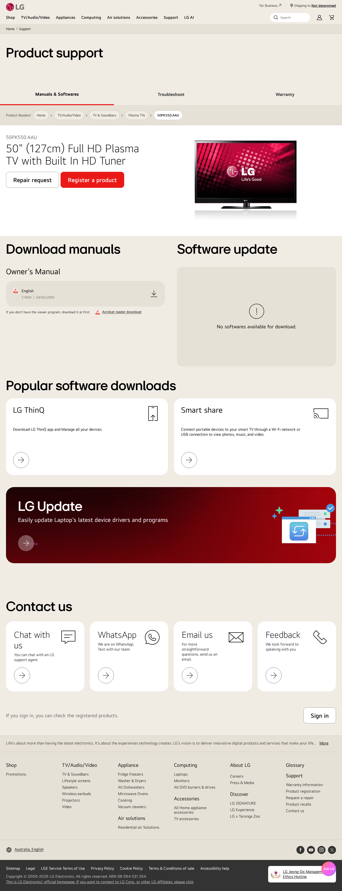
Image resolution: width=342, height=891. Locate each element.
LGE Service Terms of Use (63, 868)
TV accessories (186, 818)
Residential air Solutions (138, 827)
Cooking (125, 800)
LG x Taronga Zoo (245, 816)
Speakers (70, 787)
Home (10, 29)
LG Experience (242, 809)
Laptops (181, 774)
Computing (91, 17)
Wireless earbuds (76, 793)
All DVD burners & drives (194, 787)
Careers (236, 776)
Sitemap (13, 868)
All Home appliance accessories (190, 810)
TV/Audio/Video (35, 17)
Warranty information (304, 784)
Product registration (303, 791)
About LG (240, 765)
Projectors (71, 800)
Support (171, 17)
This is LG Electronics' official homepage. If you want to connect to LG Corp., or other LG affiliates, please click (100, 881)
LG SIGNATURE (243, 803)
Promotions (16, 774)
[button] (290, 17)
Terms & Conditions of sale (171, 868)
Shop (10, 17)
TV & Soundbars (75, 774)
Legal (30, 868)
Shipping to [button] (315, 6)
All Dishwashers (131, 787)
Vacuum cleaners (132, 806)
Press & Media (242, 782)
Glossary (295, 765)
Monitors (182, 780)
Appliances (65, 17)
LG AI (189, 17)
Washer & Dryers (132, 780)
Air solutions (118, 17)
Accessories (147, 17)
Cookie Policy (131, 868)
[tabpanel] (171, 340)
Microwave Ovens (133, 793)
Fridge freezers (130, 774)
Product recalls (298, 804)
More (323, 743)
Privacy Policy (102, 868)
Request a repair (300, 797)
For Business (268, 6)
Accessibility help (214, 868)
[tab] (57, 95)
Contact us (295, 810)
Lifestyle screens (76, 780)
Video (67, 806)
